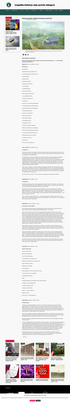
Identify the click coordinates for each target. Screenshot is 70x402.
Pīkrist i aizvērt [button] (32, 400)
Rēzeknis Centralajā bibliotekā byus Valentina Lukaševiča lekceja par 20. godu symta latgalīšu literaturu (12, 359)
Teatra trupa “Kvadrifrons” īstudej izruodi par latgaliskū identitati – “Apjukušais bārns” (57, 358)
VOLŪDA (7, 365)
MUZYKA (22, 365)
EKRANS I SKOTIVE (39, 343)
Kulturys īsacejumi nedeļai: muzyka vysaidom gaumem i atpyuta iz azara (11, 32)
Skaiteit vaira (38, 400)
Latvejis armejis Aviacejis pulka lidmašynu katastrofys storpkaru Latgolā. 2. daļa (27, 358)
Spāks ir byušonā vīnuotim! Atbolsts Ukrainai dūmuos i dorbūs (11, 49)
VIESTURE (22, 343)
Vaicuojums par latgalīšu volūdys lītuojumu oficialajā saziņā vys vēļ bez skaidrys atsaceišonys (11, 381)
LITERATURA (8, 343)
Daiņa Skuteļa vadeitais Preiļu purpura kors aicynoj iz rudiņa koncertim (27, 380)
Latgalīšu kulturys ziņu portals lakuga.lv (35, 5)
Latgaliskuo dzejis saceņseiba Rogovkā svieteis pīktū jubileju (42, 380)
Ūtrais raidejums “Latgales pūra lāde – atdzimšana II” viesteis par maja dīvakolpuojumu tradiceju (42, 359)
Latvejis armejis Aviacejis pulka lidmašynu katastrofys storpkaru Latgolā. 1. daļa (57, 380)
